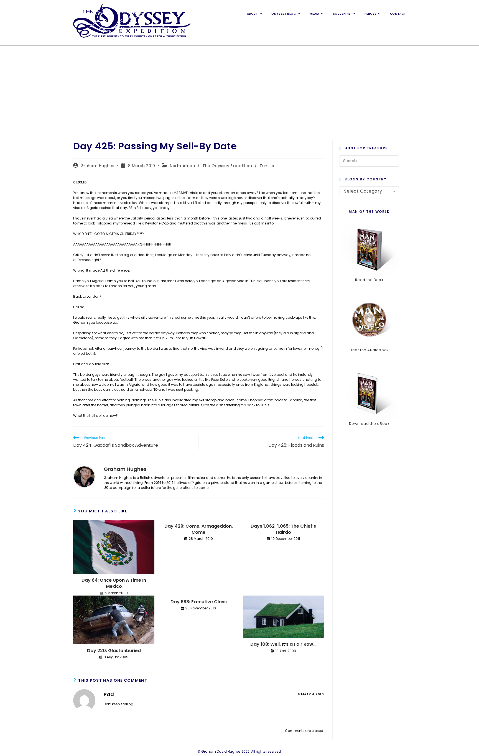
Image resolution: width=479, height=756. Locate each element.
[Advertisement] (239, 87)
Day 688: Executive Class (198, 602)
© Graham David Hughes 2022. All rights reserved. (239, 751)
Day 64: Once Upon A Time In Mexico (113, 583)
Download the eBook (369, 423)
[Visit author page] (84, 476)
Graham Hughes (97, 165)
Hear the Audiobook (369, 350)
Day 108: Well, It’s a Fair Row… (283, 644)
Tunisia (266, 165)
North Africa (182, 165)
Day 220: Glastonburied (114, 651)
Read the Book (369, 279)
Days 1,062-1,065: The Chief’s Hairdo (283, 529)
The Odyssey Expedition (227, 165)
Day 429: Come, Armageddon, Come (198, 529)
